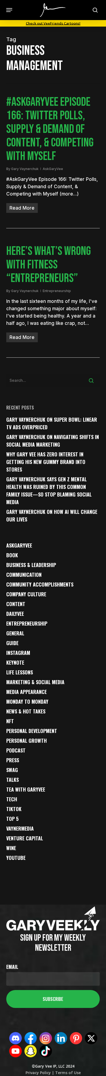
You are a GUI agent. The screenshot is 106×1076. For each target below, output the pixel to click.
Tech (11, 799)
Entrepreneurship (57, 291)
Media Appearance (26, 691)
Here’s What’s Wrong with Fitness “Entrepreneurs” (48, 265)
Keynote (15, 662)
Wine (11, 847)
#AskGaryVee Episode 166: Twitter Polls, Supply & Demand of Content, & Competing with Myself (49, 129)
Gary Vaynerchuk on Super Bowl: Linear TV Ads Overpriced (51, 423)
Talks (12, 779)
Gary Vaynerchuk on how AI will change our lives (51, 515)
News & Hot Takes (25, 711)
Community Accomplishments (39, 584)
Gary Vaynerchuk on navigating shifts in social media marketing (52, 440)
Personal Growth (26, 740)
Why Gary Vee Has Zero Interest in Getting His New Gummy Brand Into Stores (45, 462)
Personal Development (31, 730)
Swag (12, 769)
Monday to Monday (27, 701)
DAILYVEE (15, 613)
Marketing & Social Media (35, 682)
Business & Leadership (31, 564)
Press (12, 760)
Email (12, 966)
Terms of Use (67, 1072)
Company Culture (26, 594)
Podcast (16, 750)
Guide (12, 642)
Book (12, 555)
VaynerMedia (20, 828)
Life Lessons (19, 672)
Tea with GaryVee (25, 789)
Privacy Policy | (40, 1072)
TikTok (13, 808)
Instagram (18, 652)
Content (15, 603)
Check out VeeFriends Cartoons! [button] (53, 23)
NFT (10, 721)
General (15, 633)
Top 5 (12, 818)
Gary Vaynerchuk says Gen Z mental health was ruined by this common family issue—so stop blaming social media (49, 490)
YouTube (16, 857)
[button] (9, 10)
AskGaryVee (53, 169)
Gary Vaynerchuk (25, 169)
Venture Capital (24, 838)
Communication (24, 574)
